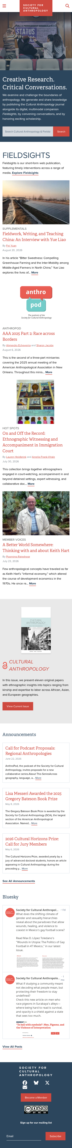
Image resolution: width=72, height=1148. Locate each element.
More (34, 272)
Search (61, 131)
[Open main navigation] (4, 6)
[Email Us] (25, 1087)
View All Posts (12, 1046)
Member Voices (14, 539)
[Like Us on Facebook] (25, 1083)
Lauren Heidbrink (16, 457)
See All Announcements (19, 881)
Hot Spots (11, 428)
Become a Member (36, 1097)
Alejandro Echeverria (18, 345)
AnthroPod (12, 328)
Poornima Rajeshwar (18, 556)
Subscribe (55, 1136)
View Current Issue (18, 706)
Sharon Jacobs (44, 345)
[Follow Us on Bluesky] (36, 1083)
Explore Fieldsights (25, 173)
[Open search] (67, 6)
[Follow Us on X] (47, 1083)
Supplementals (15, 228)
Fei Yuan (11, 245)
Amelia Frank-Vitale (43, 457)
